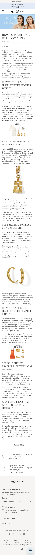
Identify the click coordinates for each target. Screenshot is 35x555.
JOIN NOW (13, 459)
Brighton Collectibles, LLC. (14, 544)
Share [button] (6, 46)
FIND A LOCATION (16, 472)
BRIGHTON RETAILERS (14, 549)
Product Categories (27, 541)
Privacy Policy (6, 541)
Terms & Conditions (16, 541)
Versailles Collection (12, 64)
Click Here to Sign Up (12, 512)
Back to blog (19, 445)
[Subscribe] (30, 501)
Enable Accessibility (17, 1)
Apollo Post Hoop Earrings (14, 426)
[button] (3, 11)
